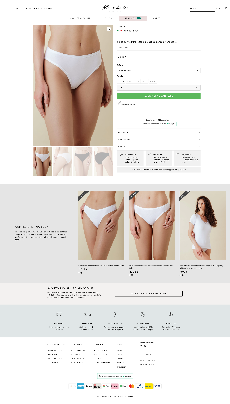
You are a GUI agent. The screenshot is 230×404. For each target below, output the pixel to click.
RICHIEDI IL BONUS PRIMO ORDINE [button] (149, 293)
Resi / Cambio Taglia (55, 359)
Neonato (48, 8)
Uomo (18, 8)
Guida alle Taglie (100, 354)
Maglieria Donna (80, 18)
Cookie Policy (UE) (147, 364)
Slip (107, 18)
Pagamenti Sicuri (77, 354)
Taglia (120, 76)
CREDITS (130, 397)
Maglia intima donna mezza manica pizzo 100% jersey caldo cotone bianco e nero (201, 267)
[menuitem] (221, 8)
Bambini (37, 8)
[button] (121, 81)
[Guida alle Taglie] (129, 158)
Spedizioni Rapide (77, 359)
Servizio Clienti (53, 354)
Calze (156, 18)
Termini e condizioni (102, 363)
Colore (120, 65)
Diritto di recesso (78, 350)
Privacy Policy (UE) (147, 360)
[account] (221, 8)
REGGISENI (133, 18)
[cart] (226, 8)
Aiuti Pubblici (52, 363)
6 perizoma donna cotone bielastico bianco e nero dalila (101, 266)
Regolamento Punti (78, 363)
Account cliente (100, 350)
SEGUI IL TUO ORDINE (54, 350)
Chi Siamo (97, 359)
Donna (27, 8)
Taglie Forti (121, 367)
